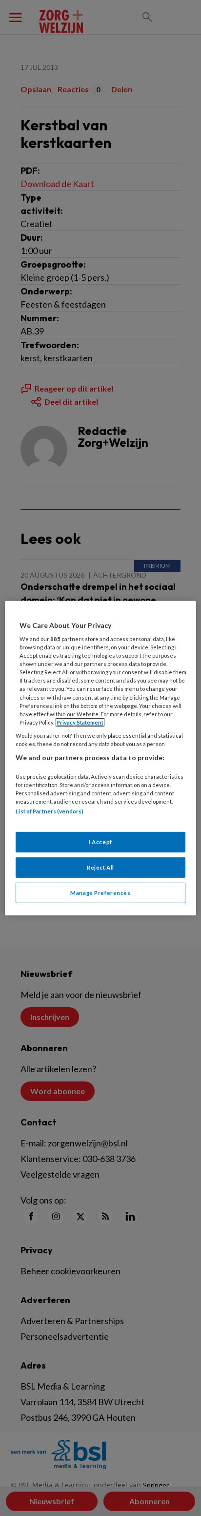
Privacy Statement (80, 722)
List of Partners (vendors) (49, 811)
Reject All (100, 867)
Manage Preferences (100, 893)
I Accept (100, 842)
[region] (100, 758)
